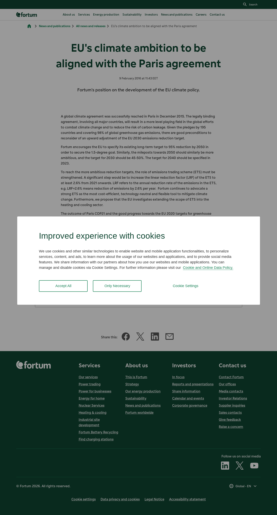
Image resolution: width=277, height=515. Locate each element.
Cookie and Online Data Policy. (208, 268)
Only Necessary (117, 286)
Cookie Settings (185, 286)
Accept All (63, 286)
